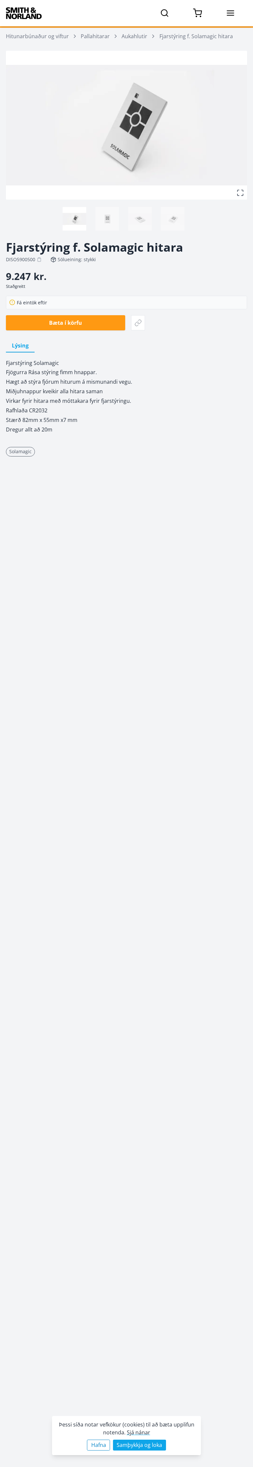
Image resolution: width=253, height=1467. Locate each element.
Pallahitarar (95, 36)
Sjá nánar (138, 1432)
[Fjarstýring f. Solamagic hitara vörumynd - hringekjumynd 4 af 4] (172, 219)
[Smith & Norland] (24, 13)
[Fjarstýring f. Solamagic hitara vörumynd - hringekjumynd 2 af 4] (107, 219)
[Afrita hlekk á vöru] (138, 322)
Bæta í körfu (65, 322)
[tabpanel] (126, 396)
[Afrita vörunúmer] (39, 259)
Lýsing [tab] (20, 345)
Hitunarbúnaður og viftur (37, 36)
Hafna (98, 1445)
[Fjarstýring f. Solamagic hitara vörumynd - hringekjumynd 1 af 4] (74, 219)
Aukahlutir (134, 36)
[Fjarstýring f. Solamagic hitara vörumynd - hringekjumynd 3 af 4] (140, 219)
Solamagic (20, 451)
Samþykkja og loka (139, 1445)
